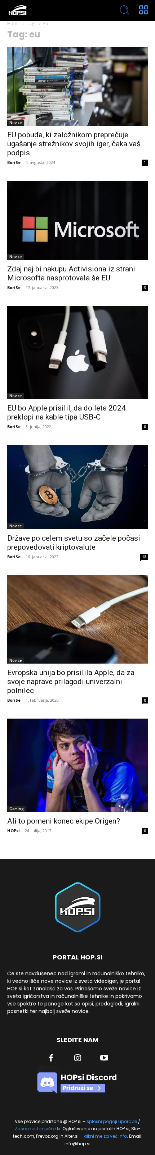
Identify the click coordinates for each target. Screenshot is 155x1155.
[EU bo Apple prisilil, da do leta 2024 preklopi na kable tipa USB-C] (77, 352)
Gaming (16, 808)
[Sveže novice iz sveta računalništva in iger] (49, 10)
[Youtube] (104, 1058)
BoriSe (14, 162)
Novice (15, 122)
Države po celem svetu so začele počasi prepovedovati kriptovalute (73, 542)
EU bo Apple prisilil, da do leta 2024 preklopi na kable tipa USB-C (66, 412)
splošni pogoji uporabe (112, 1121)
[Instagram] (77, 1058)
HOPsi (13, 830)
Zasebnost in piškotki (37, 1129)
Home (13, 23)
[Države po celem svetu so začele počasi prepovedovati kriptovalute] (77, 487)
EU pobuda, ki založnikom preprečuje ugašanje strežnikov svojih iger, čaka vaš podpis (74, 143)
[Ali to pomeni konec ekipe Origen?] (77, 765)
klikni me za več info (105, 1136)
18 (144, 556)
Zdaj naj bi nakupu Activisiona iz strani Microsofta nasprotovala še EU (71, 273)
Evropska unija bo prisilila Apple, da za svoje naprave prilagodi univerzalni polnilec (70, 681)
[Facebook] (51, 1058)
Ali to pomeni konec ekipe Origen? (63, 821)
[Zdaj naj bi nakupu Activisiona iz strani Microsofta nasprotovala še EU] (77, 220)
